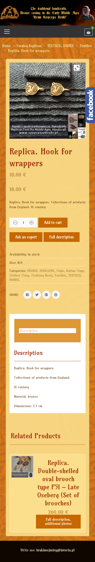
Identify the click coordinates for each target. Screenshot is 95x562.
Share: (14, 295)
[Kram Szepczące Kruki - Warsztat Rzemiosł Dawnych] (47, 12)
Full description (61, 236)
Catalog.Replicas (29, 46)
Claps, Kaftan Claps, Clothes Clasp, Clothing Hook (47, 273)
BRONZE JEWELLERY (40, 271)
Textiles (86, 46)
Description (29, 330)
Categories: (17, 271)
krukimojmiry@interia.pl (55, 550)
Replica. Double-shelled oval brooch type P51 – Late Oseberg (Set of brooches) (58, 483)
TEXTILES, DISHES (60, 46)
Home (6, 46)
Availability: (18, 254)
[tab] (47, 330)
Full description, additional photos (58, 521)
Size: (12, 263)
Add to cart (53, 222)
